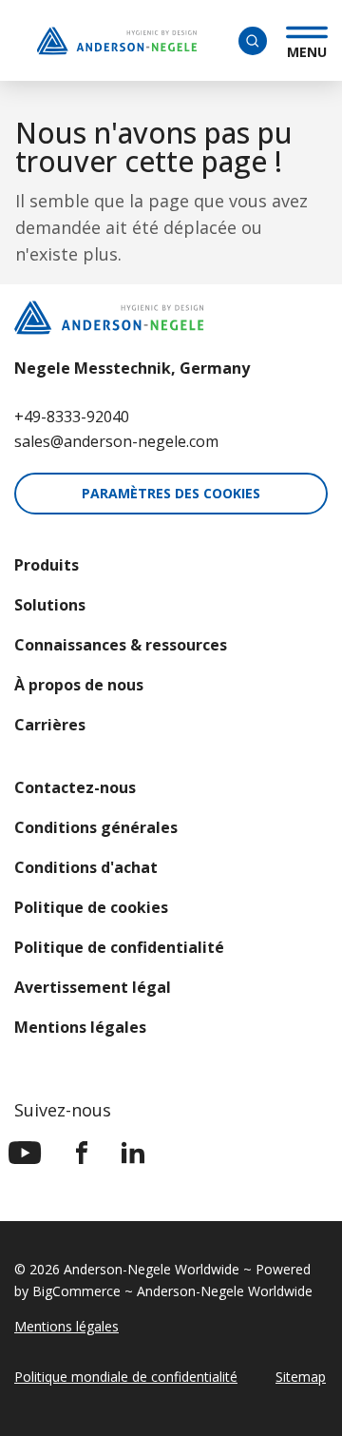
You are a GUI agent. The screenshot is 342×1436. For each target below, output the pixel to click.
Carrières (50, 724)
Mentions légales (80, 1027)
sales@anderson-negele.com (116, 441)
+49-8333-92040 (71, 416)
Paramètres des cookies (171, 493)
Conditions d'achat (86, 867)
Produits (46, 564)
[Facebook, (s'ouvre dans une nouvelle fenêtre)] (81, 1152)
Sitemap (301, 1377)
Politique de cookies (91, 907)
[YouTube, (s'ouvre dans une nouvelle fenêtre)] (25, 1152)
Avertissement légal (92, 987)
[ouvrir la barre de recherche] (252, 41)
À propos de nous (78, 684)
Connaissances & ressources (120, 644)
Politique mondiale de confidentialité (126, 1377)
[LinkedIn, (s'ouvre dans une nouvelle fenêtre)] (133, 1152)
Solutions (50, 604)
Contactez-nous (75, 787)
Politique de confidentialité (119, 947)
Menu (307, 49)
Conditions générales (96, 827)
